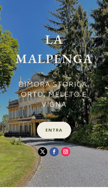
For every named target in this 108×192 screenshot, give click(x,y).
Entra (54, 130)
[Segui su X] (42, 151)
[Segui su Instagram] (65, 151)
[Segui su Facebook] (54, 151)
